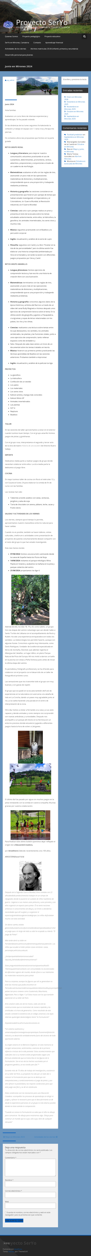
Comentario (10, 1157)
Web (7, 1201)
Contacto (37, 42)
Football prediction (75, 134)
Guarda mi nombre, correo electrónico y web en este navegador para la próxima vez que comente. (27, 1213)
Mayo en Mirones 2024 (15, 1137)
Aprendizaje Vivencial (54, 42)
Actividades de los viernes (15, 49)
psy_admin (10, 80)
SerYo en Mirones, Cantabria (17, 42)
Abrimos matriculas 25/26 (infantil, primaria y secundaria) (54, 49)
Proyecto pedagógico (31, 36)
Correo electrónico (13, 1191)
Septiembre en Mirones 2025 (71, 117)
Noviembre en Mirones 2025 (71, 107)
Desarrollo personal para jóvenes (19, 55)
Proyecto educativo (52, 36)
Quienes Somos (11, 36)
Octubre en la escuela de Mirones (74, 162)
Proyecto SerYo (42, 22)
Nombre (9, 1180)
